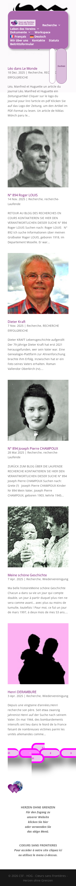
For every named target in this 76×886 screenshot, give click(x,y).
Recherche (49, 25)
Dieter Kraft (17, 321)
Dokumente (18, 32)
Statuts (54, 41)
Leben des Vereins (22, 29)
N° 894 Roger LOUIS (23, 195)
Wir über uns (19, 41)
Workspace (42, 32)
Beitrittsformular (22, 44)
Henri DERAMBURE (22, 692)
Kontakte (38, 41)
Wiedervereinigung (55, 579)
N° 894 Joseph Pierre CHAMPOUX (33, 448)
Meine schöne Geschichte (27, 575)
